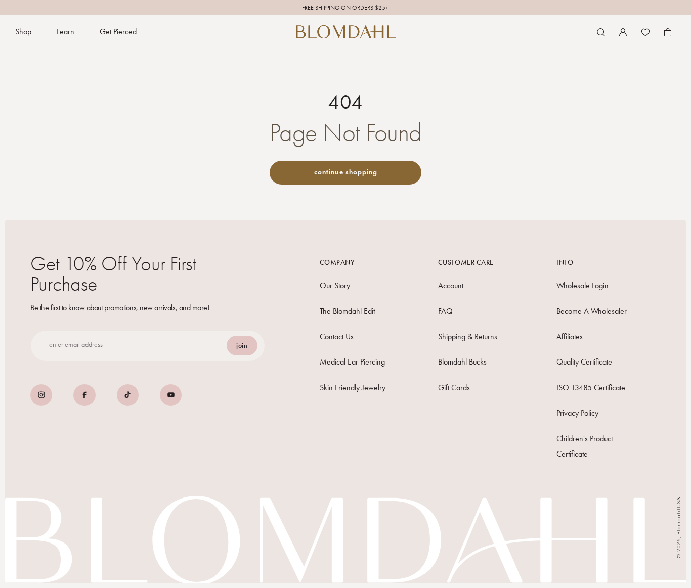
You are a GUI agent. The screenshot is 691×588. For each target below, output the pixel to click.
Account (450, 285)
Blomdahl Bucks (462, 362)
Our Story (335, 285)
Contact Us (337, 336)
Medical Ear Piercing (352, 362)
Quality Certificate (584, 362)
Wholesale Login (582, 285)
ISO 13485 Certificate (590, 387)
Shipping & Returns (467, 336)
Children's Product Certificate (584, 446)
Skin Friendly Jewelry (352, 387)
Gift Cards (454, 387)
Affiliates (569, 336)
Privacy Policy (577, 413)
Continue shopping (345, 172)
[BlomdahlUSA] (346, 31)
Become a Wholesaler (591, 311)
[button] (23, 32)
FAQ (445, 311)
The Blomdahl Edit (347, 311)
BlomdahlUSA (678, 516)
